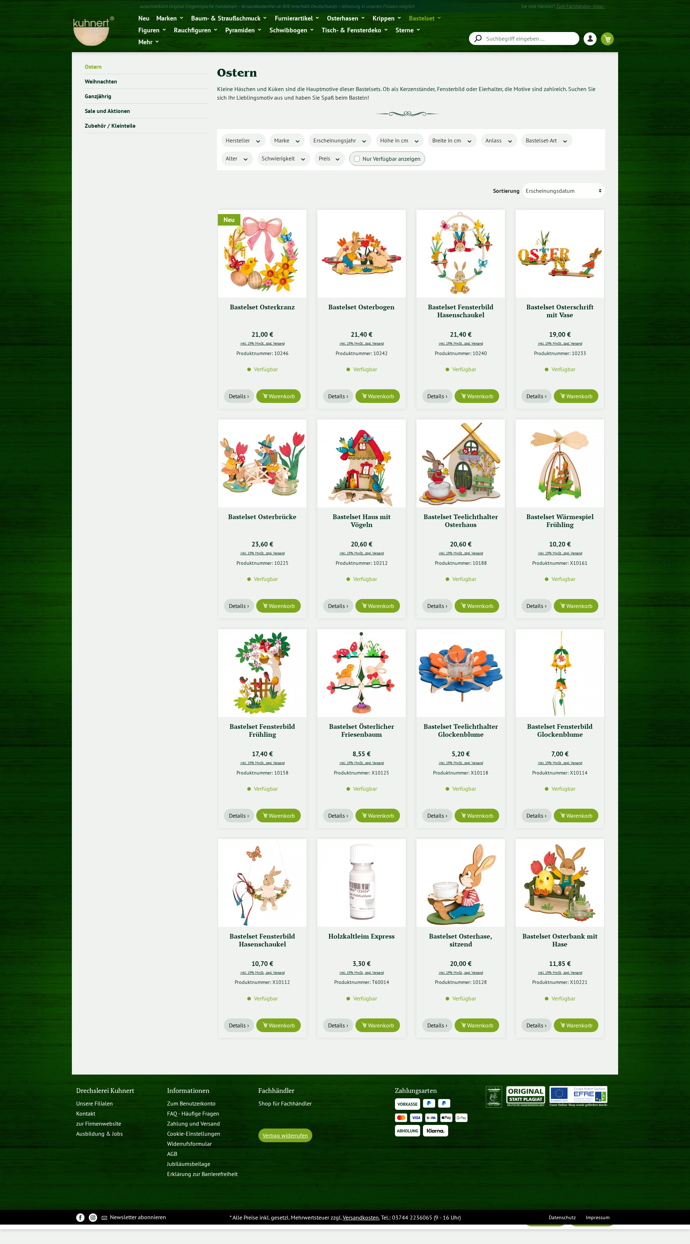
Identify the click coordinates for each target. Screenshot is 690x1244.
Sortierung (506, 190)
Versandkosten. (361, 1217)
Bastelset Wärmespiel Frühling (560, 521)
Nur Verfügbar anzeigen (391, 158)
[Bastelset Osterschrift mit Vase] (560, 254)
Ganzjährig (98, 96)
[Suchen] (477, 38)
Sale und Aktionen (107, 110)
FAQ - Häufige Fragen (193, 1113)
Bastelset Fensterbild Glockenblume (560, 730)
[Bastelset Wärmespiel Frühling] (560, 463)
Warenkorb (281, 396)
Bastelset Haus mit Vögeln (362, 521)
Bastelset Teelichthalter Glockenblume (461, 730)
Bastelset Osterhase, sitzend (460, 940)
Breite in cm (447, 140)
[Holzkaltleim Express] (361, 883)
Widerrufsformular (189, 1143)
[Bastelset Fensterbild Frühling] (262, 673)
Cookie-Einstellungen (193, 1133)
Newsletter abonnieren (137, 1217)
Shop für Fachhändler (285, 1103)
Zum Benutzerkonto (191, 1103)
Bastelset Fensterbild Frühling (262, 730)
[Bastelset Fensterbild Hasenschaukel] (461, 254)
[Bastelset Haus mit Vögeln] (361, 463)
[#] (80, 1217)
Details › (239, 396)
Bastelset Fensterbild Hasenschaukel (460, 311)
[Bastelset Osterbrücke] (262, 463)
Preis (325, 158)
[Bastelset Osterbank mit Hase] (560, 883)
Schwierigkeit (279, 158)
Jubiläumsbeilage (188, 1163)
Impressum (598, 1217)
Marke (282, 140)
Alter (232, 158)
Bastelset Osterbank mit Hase (560, 940)
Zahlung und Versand (193, 1123)
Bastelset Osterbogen (361, 307)
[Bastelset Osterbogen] (361, 254)
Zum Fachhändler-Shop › (580, 6)
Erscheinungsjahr (335, 140)
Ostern (93, 66)
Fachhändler (276, 1090)
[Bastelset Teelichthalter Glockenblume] (461, 673)
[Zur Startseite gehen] (93, 31)
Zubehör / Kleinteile (110, 125)
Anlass (494, 140)
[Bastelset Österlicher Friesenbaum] (361, 673)
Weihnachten (101, 81)
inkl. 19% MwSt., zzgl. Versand (262, 343)
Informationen (188, 1090)
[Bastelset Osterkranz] (262, 254)
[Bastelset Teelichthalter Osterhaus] (461, 463)
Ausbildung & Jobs (99, 1133)
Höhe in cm (395, 140)
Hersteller (238, 140)
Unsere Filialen (94, 1103)
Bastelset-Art (542, 140)
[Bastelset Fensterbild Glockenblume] (560, 673)
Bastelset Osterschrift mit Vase (560, 311)
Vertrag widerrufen (285, 1135)
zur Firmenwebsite (98, 1123)
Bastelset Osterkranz (262, 307)
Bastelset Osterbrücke (262, 517)
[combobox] (524, 38)
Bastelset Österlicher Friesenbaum (361, 730)
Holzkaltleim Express (361, 936)
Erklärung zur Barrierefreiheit (202, 1173)
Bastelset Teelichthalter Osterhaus (461, 521)
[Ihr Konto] (592, 38)
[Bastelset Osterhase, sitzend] (461, 883)
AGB (172, 1153)
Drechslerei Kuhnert (105, 1090)
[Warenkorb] (607, 38)
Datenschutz (562, 1217)
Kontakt (85, 1113)
